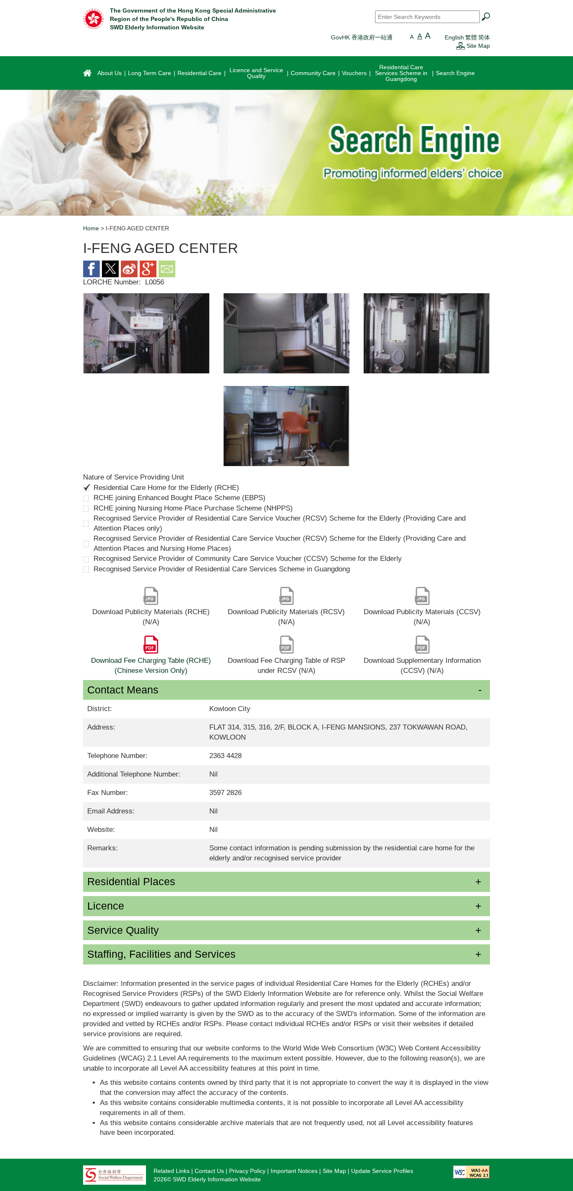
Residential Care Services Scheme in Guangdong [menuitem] (401, 73)
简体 (484, 37)
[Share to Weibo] (129, 268)
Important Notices (294, 1171)
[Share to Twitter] (110, 268)
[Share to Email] (167, 268)
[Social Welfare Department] (114, 1174)
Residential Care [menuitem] (199, 73)
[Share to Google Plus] (148, 268)
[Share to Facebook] (91, 268)
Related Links (172, 1171)
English (454, 37)
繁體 (471, 37)
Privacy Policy (247, 1171)
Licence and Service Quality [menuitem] (256, 73)
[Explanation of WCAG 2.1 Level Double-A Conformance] (471, 1171)
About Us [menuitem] (109, 73)
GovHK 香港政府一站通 (362, 37)
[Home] (93, 18)
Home (91, 228)
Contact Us (209, 1171)
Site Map (478, 45)
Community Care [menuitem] (313, 73)
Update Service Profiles (382, 1171)
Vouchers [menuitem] (354, 73)
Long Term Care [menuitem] (149, 73)
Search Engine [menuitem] (455, 73)
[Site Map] (460, 45)
